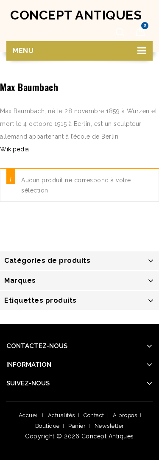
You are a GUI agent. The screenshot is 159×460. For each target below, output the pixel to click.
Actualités (61, 415)
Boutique (47, 426)
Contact (94, 415)
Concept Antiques (76, 15)
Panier (77, 426)
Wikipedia (14, 149)
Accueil (29, 415)
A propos (125, 415)
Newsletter (109, 426)
